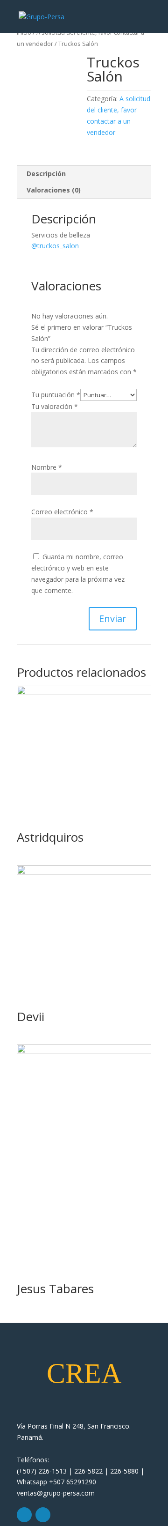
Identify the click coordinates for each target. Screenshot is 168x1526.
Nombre (46, 467)
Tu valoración (54, 406)
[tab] (84, 174)
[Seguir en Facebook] (42, 1514)
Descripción (46, 173)
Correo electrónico (62, 511)
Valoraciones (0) (54, 189)
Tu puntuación (55, 394)
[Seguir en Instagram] (24, 1514)
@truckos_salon (55, 245)
